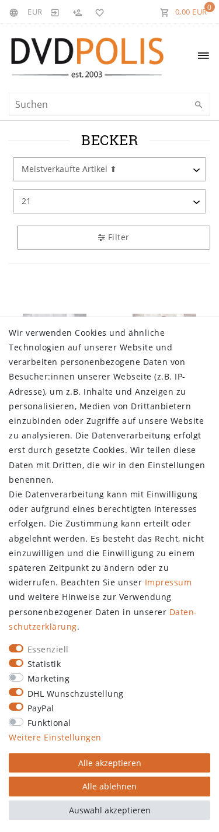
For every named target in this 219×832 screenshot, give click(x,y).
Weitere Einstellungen (55, 737)
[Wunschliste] (97, 11)
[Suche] (198, 105)
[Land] (15, 11)
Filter (117, 237)
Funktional (49, 722)
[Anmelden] (55, 11)
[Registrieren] (77, 11)
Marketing (48, 678)
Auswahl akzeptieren (110, 810)
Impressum (168, 582)
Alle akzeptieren (109, 762)
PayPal (40, 708)
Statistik (44, 663)
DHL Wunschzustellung (75, 693)
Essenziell (48, 649)
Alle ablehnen (109, 786)
